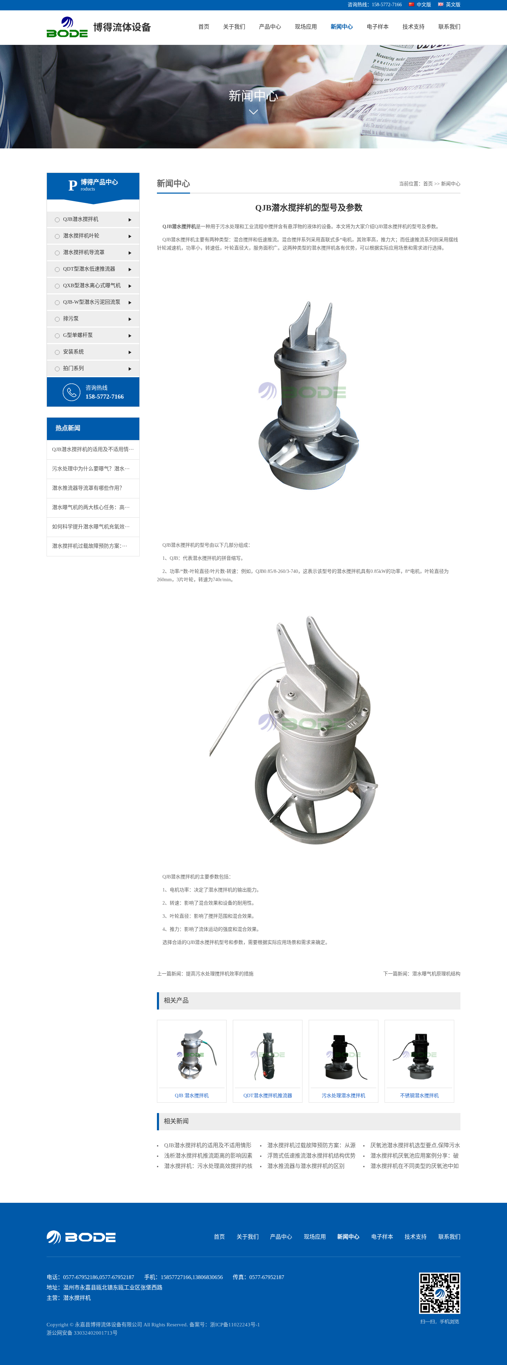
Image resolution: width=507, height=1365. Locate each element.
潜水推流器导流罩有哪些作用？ (88, 488)
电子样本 (378, 27)
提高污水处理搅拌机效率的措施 (220, 974)
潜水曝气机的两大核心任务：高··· (91, 507)
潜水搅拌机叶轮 (81, 236)
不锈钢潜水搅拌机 (419, 1096)
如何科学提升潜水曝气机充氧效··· (91, 527)
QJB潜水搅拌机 (80, 219)
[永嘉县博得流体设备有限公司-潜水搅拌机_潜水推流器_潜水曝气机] (99, 27)
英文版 (453, 5)
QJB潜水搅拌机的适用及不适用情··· (93, 449)
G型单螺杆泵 (78, 335)
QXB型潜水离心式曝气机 (92, 286)
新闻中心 (342, 27)
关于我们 (234, 27)
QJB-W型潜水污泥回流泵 (91, 302)
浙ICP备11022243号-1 (235, 1325)
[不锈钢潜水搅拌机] (419, 1055)
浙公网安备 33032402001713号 (82, 1333)
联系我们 (449, 27)
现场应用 (306, 27)
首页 (203, 27)
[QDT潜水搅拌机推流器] (267, 1055)
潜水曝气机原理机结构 (436, 974)
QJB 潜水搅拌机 (192, 1096)
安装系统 (73, 352)
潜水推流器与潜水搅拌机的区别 (306, 1166)
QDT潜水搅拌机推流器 (267, 1096)
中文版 (424, 5)
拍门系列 (73, 368)
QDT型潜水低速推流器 (89, 269)
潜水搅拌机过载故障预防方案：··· (89, 546)
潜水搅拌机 (395, 227)
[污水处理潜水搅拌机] (343, 1055)
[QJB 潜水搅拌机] (192, 1055)
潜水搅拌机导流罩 (84, 252)
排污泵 (71, 319)
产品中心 (270, 27)
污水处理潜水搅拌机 (343, 1096)
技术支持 (413, 27)
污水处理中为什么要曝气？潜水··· (91, 469)
